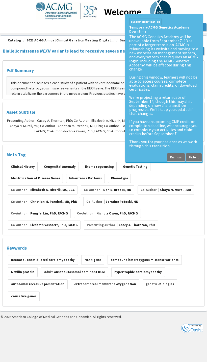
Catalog (14, 40)
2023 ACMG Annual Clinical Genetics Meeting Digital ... (70, 40)
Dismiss (176, 157)
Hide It (194, 157)
